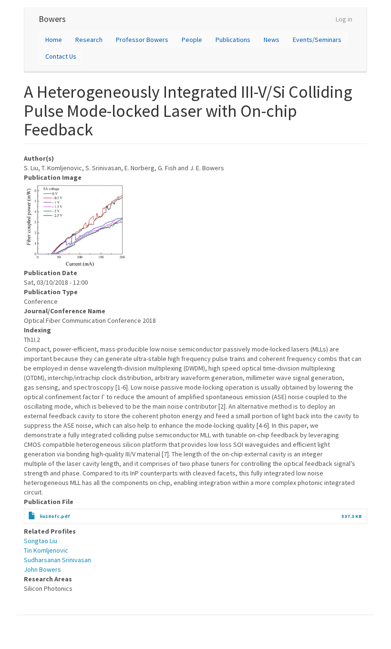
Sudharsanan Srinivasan (57, 560)
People (192, 39)
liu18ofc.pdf (55, 516)
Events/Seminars (317, 39)
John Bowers (42, 569)
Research (89, 39)
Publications (233, 39)
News (271, 39)
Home (53, 39)
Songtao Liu (40, 540)
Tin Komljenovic (46, 550)
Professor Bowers (142, 39)
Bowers (52, 18)
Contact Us (60, 56)
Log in (344, 19)
